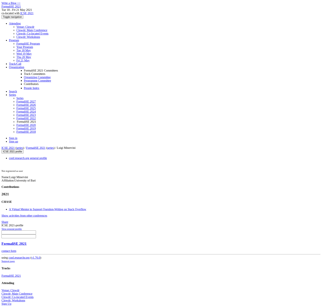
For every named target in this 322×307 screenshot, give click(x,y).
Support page (8, 261)
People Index (31, 88)
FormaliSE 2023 (26, 115)
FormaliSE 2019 (26, 128)
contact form (8, 250)
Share (4, 222)
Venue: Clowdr (25, 26)
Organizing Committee (37, 77)
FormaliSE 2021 (35, 147)
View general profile (11, 228)
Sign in (13, 138)
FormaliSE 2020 (26, 125)
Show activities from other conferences (24, 215)
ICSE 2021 (27, 13)
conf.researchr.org (19, 257)
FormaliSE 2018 (26, 131)
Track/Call (15, 63)
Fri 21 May (23, 60)
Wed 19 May (24, 53)
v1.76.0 (35, 257)
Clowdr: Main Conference (31, 30)
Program (14, 40)
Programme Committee (37, 80)
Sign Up (6, 303)
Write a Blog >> (10, 3)
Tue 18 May (23, 50)
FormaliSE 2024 (26, 111)
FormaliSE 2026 (26, 104)
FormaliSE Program (28, 43)
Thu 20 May (23, 57)
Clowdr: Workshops (28, 36)
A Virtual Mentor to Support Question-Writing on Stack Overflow (47, 209)
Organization (16, 67)
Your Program (24, 47)
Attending (15, 23)
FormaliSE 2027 (26, 101)
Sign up (13, 141)
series (19, 147)
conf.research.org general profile (28, 158)
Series (19, 98)
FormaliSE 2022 (26, 118)
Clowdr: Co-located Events (32, 33)
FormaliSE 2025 (26, 108)
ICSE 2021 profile (12, 151)
